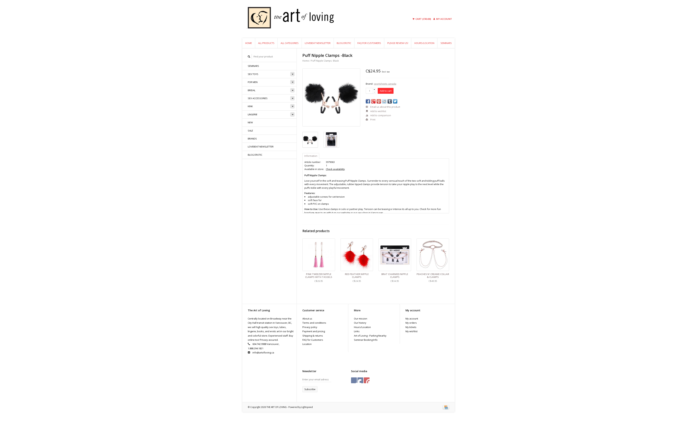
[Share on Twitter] (395, 101)
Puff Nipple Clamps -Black (325, 60)
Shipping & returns (312, 335)
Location (307, 344)
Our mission (360, 318)
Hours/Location (424, 43)
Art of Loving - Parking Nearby (370, 335)
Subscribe (309, 389)
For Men (253, 82)
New (250, 122)
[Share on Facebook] (368, 101)
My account (444, 19)
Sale (250, 130)
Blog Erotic (344, 43)
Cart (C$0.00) (423, 19)
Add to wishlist (378, 111)
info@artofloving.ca (263, 352)
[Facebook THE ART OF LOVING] (354, 380)
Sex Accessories (258, 98)
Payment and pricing (313, 331)
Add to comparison (380, 115)
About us (307, 318)
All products (266, 43)
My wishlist (411, 331)
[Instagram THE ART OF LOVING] (367, 380)
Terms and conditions (314, 322)
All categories (290, 43)
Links (357, 331)
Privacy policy (309, 327)
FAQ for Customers (369, 43)
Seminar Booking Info (366, 339)
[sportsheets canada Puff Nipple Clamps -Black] (331, 97)
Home (248, 43)
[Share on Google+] (373, 101)
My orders (411, 322)
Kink (250, 106)
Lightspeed (307, 407)
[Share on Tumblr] (390, 101)
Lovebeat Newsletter (318, 43)
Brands (252, 138)
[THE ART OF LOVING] (318, 19)
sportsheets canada (385, 83)
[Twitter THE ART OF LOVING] (360, 380)
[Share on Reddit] (384, 101)
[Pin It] (379, 101)
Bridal (251, 90)
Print (372, 119)
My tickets (410, 327)
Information (310, 155)
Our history (360, 322)
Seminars (446, 43)
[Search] (249, 56)
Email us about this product (385, 106)
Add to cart (386, 90)
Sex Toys (253, 74)
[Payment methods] (446, 407)
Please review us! (397, 43)
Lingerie (252, 114)
